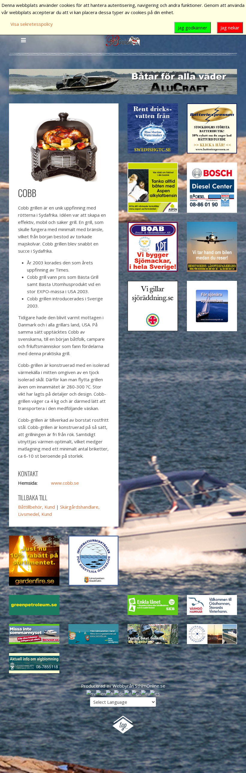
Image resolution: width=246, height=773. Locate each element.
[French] (110, 693)
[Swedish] (91, 693)
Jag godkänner (192, 28)
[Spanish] (155, 693)
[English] (101, 693)
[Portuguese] (136, 693)
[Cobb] (64, 146)
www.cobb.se (65, 483)
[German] (119, 693)
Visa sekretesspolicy (31, 24)
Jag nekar (229, 28)
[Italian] (128, 693)
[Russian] (145, 693)
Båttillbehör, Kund (36, 507)
